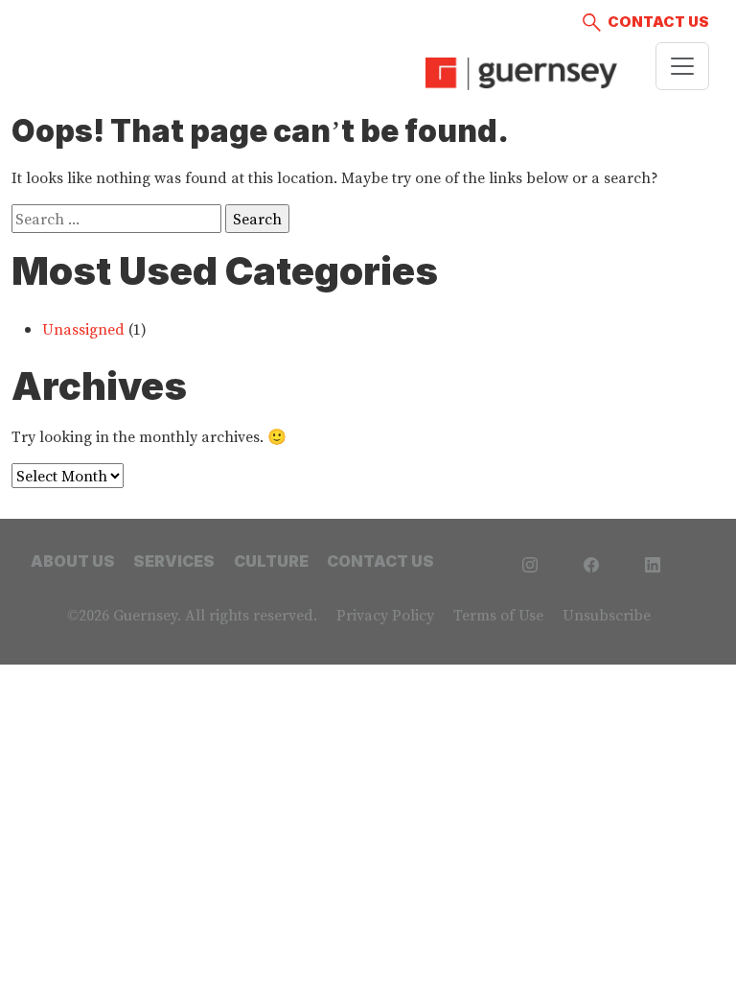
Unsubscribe (607, 614)
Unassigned (83, 328)
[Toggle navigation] (682, 66)
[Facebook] (591, 562)
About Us (73, 561)
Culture (271, 561)
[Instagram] (530, 562)
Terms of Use (498, 614)
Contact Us (658, 21)
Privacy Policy (385, 614)
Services (174, 561)
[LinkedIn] (652, 562)
